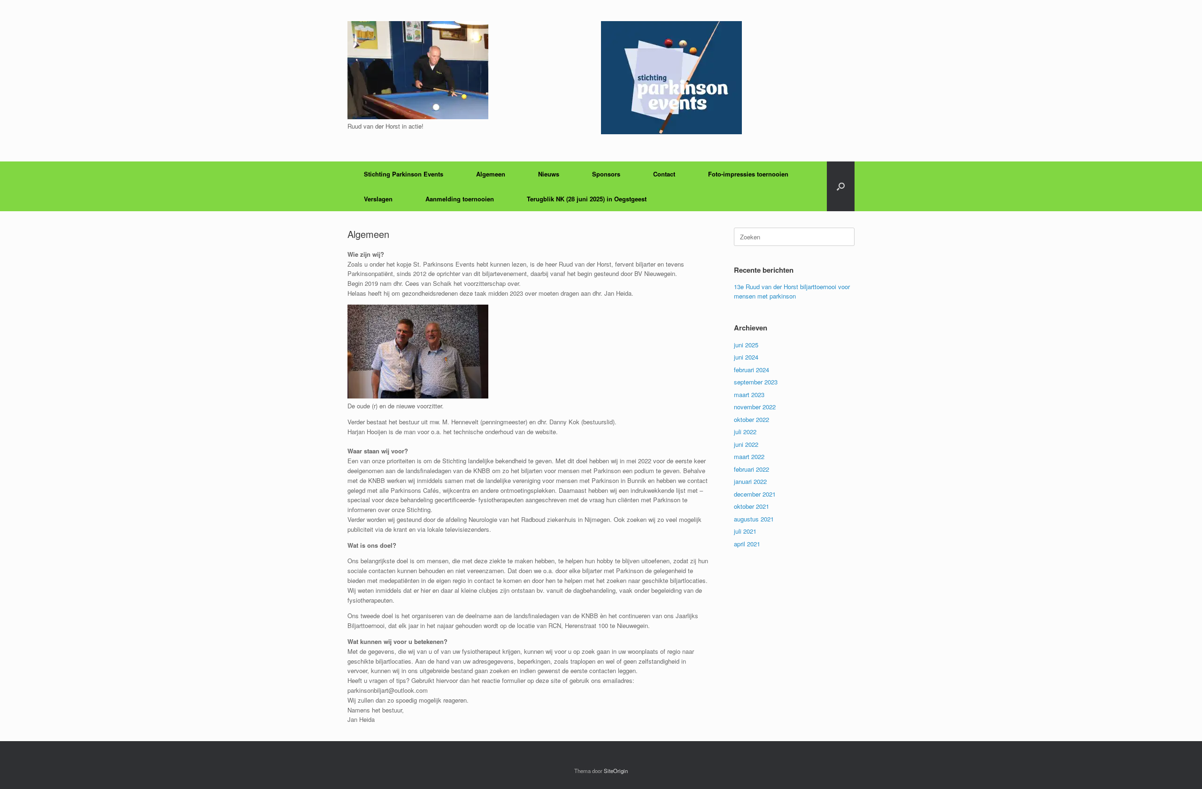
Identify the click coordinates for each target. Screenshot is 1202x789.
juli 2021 (745, 531)
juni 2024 (746, 356)
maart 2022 (749, 456)
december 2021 (755, 494)
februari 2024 (751, 369)
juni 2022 (746, 444)
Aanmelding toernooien (459, 198)
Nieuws (548, 173)
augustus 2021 (754, 518)
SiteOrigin (616, 770)
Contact (664, 173)
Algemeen (490, 173)
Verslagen (378, 198)
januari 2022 (750, 481)
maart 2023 (749, 394)
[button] (841, 186)
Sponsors (606, 173)
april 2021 (747, 543)
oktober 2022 (751, 419)
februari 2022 (751, 469)
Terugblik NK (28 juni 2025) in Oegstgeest (587, 198)
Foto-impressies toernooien (748, 173)
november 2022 (755, 406)
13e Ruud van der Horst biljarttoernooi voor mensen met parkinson (792, 291)
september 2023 (756, 381)
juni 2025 (746, 344)
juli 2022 (745, 431)
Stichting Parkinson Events (403, 173)
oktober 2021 (751, 506)
